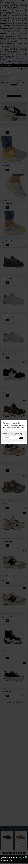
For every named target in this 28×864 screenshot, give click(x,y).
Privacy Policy (16, 860)
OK (26, 857)
